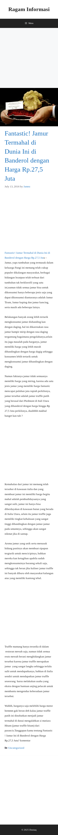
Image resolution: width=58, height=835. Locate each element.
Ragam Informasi (29, 9)
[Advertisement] (29, 58)
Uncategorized (16, 747)
